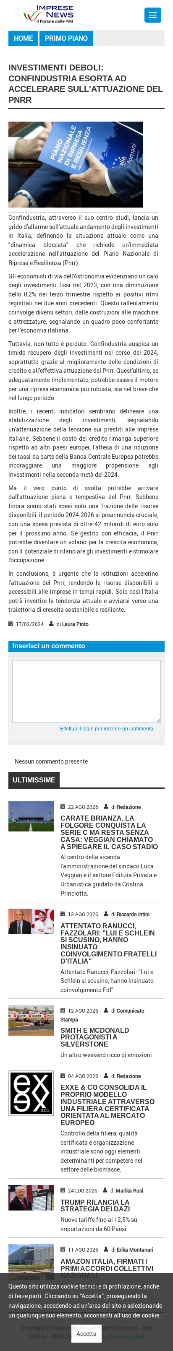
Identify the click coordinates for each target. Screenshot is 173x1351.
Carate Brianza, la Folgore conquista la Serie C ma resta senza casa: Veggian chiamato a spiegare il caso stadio (109, 832)
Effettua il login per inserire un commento (106, 729)
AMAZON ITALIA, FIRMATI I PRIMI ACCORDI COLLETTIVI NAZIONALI (106, 1268)
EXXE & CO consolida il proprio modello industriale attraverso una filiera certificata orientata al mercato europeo (107, 1105)
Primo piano (66, 38)
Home (23, 38)
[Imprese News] (48, 13)
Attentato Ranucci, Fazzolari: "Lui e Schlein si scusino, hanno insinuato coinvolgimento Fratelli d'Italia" (108, 943)
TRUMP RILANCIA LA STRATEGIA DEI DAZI (95, 1206)
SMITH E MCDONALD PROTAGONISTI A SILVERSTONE (94, 1037)
